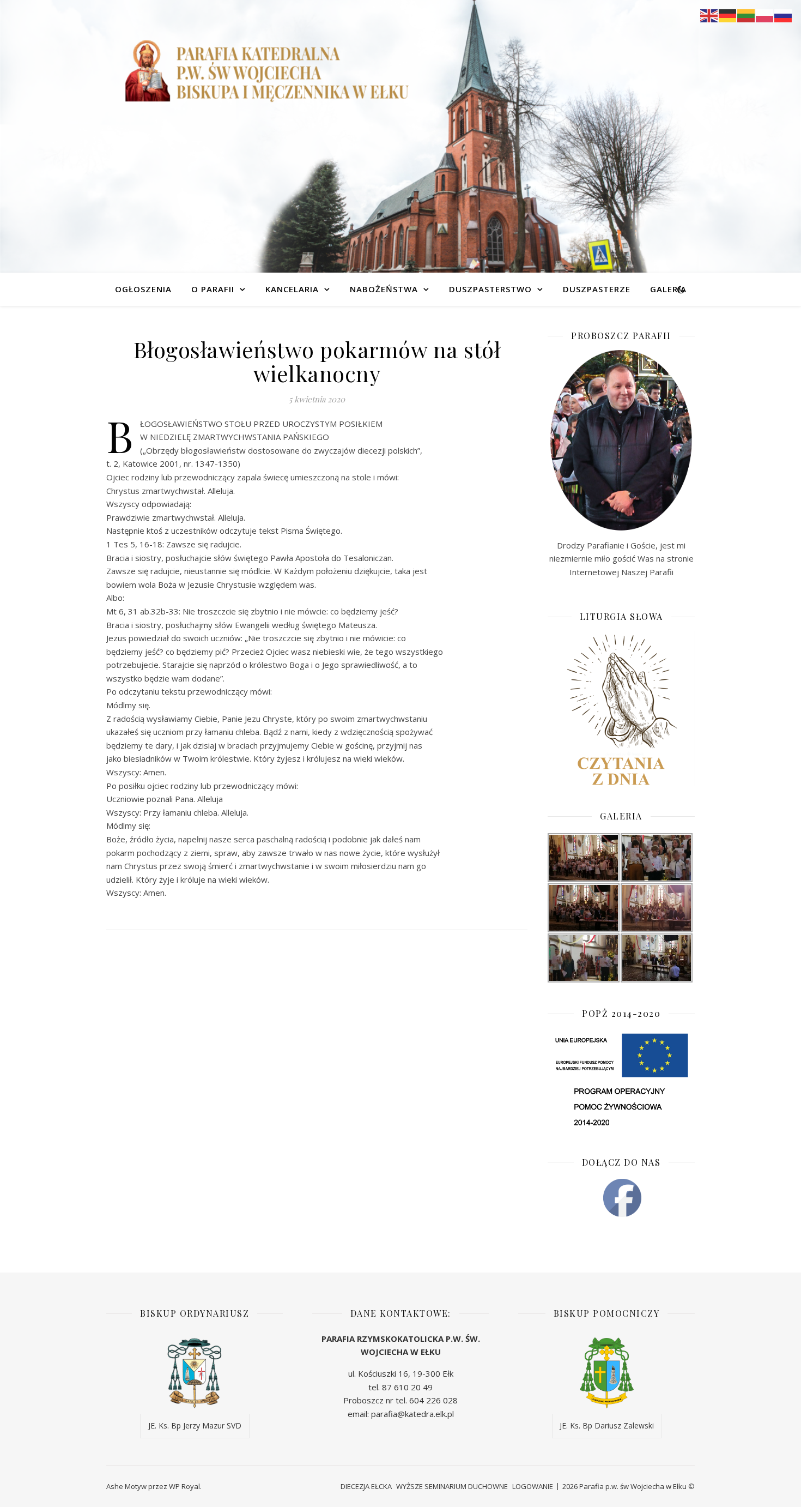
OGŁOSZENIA (143, 289)
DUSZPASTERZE (596, 289)
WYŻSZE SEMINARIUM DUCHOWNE (452, 1486)
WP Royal (184, 1486)
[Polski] (765, 14)
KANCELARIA (292, 289)
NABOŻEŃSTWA (384, 289)
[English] (709, 14)
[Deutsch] (728, 14)
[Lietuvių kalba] (746, 14)
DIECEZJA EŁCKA (366, 1486)
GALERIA (668, 289)
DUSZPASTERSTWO (490, 289)
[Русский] (783, 14)
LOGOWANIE (532, 1486)
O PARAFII (212, 289)
